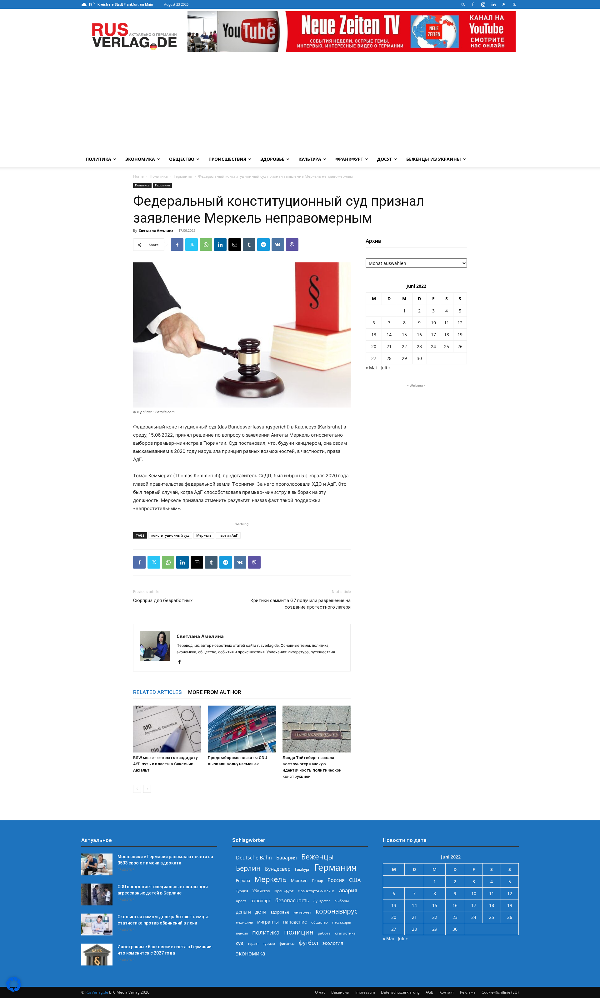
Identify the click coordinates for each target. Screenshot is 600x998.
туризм (269, 943)
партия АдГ (228, 535)
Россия (336, 880)
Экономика (140, 159)
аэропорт (261, 901)
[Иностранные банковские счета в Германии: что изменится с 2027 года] (96, 954)
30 (419, 358)
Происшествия (227, 159)
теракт (253, 943)
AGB (429, 992)
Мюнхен (299, 880)
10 (433, 323)
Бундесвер (278, 869)
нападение (295, 922)
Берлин (248, 868)
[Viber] (292, 244)
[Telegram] (263, 244)
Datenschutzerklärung (400, 992)
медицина (244, 922)
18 (446, 334)
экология (332, 943)
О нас (320, 992)
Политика (98, 159)
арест (241, 901)
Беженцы (317, 857)
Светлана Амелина (156, 230)
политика (266, 932)
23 (419, 346)
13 (373, 334)
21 (389, 346)
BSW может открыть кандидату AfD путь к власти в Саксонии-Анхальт (165, 764)
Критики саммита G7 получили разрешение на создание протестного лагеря (300, 604)
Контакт (446, 992)
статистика (345, 933)
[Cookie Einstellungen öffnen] (13, 990)
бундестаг (321, 901)
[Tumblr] (249, 244)
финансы (286, 943)
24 (433, 346)
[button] (463, 4)
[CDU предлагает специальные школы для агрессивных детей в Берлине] (96, 894)
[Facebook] (473, 4)
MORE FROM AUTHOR (214, 692)
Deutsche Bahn (254, 857)
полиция (298, 932)
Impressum (365, 992)
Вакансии (340, 992)
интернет (302, 911)
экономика (250, 953)
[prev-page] (137, 789)
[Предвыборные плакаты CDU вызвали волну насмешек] (242, 729)
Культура (309, 159)
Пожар (317, 880)
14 (389, 334)
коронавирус (337, 911)
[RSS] (503, 4)
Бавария (286, 857)
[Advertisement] (300, 105)
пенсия (242, 933)
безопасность (292, 900)
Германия (183, 176)
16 (419, 334)
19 (460, 334)
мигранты (268, 922)
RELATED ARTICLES (157, 692)
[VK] (278, 244)
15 (404, 334)
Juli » (386, 368)
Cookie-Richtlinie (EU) (500, 992)
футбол (308, 943)
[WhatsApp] (206, 244)
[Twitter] (514, 4)
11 (446, 323)
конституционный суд (170, 535)
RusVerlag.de (96, 992)
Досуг (384, 159)
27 (373, 358)
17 (433, 334)
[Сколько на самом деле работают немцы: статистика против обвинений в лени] (96, 924)
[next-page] (147, 789)
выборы (341, 901)
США (355, 880)
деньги (243, 912)
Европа (243, 880)
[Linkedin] (493, 4)
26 (460, 346)
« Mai (371, 368)
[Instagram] (483, 4)
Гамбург (302, 869)
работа (324, 933)
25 (446, 346)
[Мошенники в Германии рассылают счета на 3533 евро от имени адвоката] (96, 864)
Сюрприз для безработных (162, 600)
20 (373, 346)
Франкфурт (349, 159)
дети (260, 912)
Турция (242, 891)
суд (239, 943)
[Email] (234, 244)
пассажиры (341, 922)
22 (404, 346)
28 (389, 358)
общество (319, 922)
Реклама (468, 992)
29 (404, 358)
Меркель (204, 535)
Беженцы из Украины (433, 159)
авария (348, 890)
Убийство (261, 891)
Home (138, 176)
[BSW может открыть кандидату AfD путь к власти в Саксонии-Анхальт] (167, 729)
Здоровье (272, 159)
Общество (181, 159)
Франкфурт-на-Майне (316, 891)
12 (460, 323)
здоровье (280, 912)
